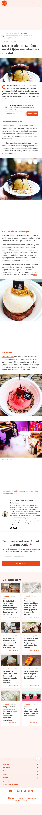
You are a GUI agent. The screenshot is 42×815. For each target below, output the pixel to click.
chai (35, 275)
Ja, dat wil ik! (21, 563)
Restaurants (7, 771)
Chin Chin (9, 459)
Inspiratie (24, 33)
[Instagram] (14, 528)
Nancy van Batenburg (12, 33)
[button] (36, 764)
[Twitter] (11, 528)
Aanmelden (32, 114)
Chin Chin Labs (8, 357)
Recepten (6, 767)
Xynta (25, 800)
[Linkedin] (16, 528)
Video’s (6, 781)
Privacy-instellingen (10, 784)
